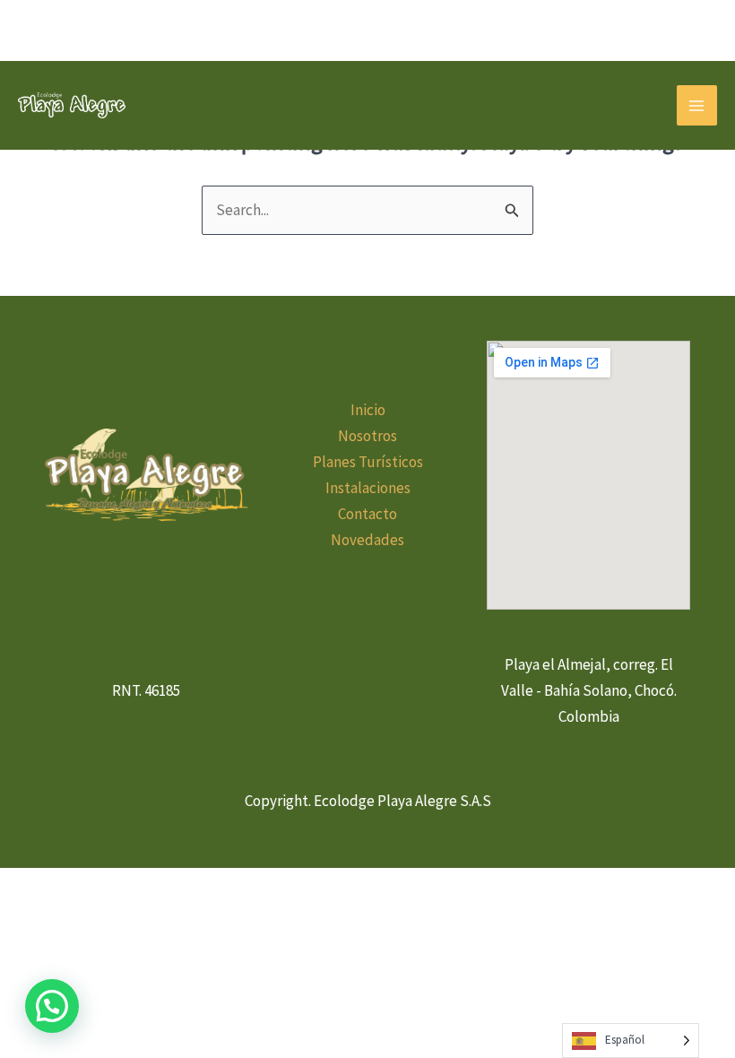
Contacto (367, 514)
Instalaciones (368, 488)
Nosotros (367, 436)
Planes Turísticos (368, 462)
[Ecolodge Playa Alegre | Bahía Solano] (71, 105)
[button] (52, 1006)
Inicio (367, 410)
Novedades (367, 540)
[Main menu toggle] (697, 105)
